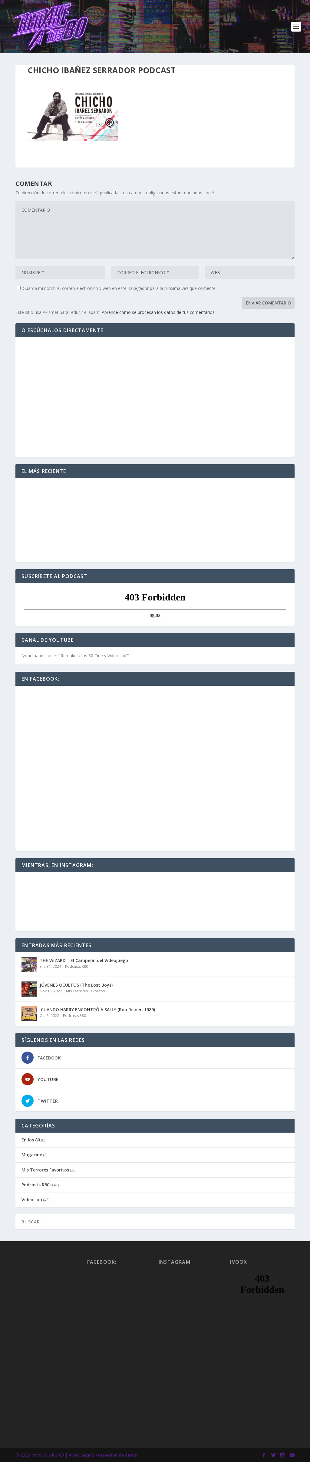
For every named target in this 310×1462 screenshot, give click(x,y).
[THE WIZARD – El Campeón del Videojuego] (29, 964)
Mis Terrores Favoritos (85, 991)
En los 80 (30, 1140)
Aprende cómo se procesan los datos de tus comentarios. (159, 312)
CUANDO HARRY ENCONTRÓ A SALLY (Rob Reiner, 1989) (97, 1009)
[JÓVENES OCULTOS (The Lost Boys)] (29, 989)
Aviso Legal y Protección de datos (103, 1455)
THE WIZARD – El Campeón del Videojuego (84, 960)
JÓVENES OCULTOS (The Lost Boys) (76, 985)
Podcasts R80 (76, 966)
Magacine (31, 1155)
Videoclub (31, 1199)
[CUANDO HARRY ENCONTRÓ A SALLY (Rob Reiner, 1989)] (29, 1013)
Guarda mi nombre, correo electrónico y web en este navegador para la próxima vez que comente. (119, 288)
